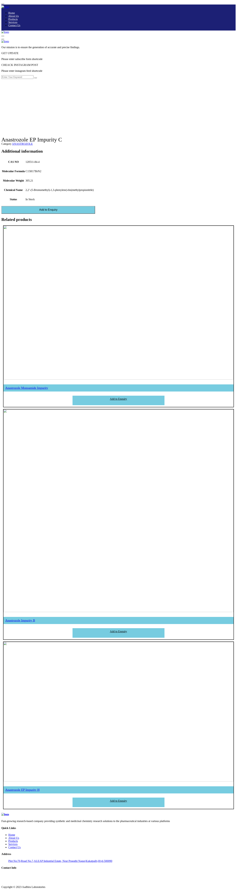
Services (12, 22)
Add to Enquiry (48, 209)
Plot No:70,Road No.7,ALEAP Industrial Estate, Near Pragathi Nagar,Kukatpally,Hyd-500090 (60, 860)
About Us (13, 16)
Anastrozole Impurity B (20, 620)
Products (13, 19)
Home (11, 12)
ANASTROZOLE (22, 143)
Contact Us (14, 25)
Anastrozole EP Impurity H (22, 790)
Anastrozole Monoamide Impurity (26, 388)
